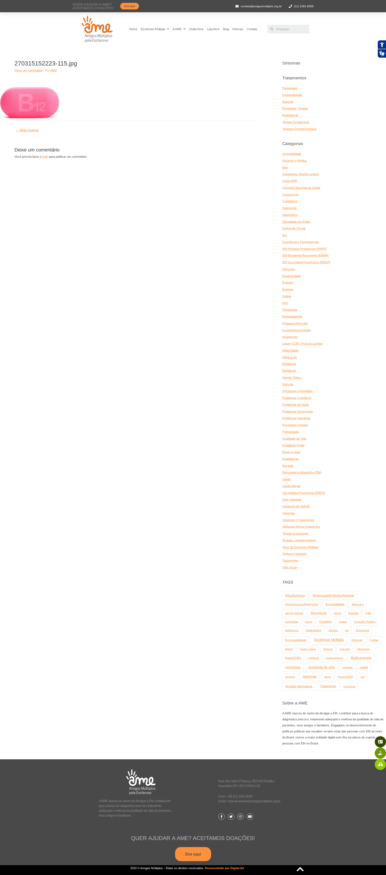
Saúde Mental (291, 486)
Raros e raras (291, 452)
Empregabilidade (295, 640)
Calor (368, 613)
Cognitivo (325, 621)
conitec (343, 621)
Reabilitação (290, 115)
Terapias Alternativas (298, 686)
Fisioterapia (289, 88)
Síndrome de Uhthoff (295, 506)
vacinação (349, 686)
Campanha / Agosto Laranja (300, 174)
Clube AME (289, 181)
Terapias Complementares (299, 129)
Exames (287, 289)
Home (133, 29)
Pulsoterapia (290, 431)
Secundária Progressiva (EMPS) (303, 493)
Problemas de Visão (295, 404)
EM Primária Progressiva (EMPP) (304, 248)
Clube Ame (196, 29)
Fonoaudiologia (292, 95)
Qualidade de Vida (294, 438)
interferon (313, 657)
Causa (308, 621)
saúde (364, 667)
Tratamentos (290, 560)
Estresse (356, 640)
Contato (252, 29)
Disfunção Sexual (293, 228)
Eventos (287, 282)
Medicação (289, 357)
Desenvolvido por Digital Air (224, 868)
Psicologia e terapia (295, 425)
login (45, 156)
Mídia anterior (27, 130)
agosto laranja (294, 613)
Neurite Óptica (291, 377)
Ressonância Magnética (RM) (302, 472)
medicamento (334, 657)
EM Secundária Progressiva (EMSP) (306, 262)
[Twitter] (231, 816)
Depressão (289, 208)
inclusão (345, 649)
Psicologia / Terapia (295, 108)
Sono (327, 676)
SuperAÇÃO (345, 676)
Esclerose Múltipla (153, 29)
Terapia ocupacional (295, 533)
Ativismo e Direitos (294, 160)
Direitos (333, 630)
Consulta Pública (364, 621)
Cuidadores (289, 201)
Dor (284, 235)
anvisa (337, 613)
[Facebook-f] (221, 816)
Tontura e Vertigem (294, 553)
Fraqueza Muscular (295, 323)
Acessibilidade (291, 153)
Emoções (288, 269)
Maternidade (290, 350)
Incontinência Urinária (296, 330)
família (289, 649)
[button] (129, 6)
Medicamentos (361, 657)
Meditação (289, 364)
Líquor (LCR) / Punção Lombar (302, 343)
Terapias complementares (299, 540)
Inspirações (290, 336)
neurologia (293, 667)
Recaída (287, 465)
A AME (177, 29)
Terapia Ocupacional (295, 122)
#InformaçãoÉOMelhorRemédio (333, 595)
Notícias (237, 29)
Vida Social (289, 567)
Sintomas (288, 513)
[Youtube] (250, 816)
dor (347, 630)
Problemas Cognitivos (296, 398)
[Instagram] (240, 816)
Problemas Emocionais (297, 411)
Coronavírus (290, 194)
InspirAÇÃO (293, 657)
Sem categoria (291, 499)
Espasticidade (291, 276)
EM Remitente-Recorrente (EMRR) (305, 255)
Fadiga (286, 296)
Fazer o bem (308, 649)
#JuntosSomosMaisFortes (301, 604)
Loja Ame (213, 29)
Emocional (362, 630)
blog (285, 167)
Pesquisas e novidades (297, 391)
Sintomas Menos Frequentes (301, 526)
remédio (347, 667)
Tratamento (328, 686)
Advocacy (358, 604)
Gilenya (328, 649)
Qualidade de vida (321, 667)
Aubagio (353, 613)
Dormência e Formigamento (300, 242)
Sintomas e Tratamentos (298, 520)
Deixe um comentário (28, 70)
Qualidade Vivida (293, 445)
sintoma (290, 676)
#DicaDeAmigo (295, 595)
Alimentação (318, 613)
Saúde (286, 479)
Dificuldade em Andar (296, 221)
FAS (285, 303)
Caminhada (291, 621)
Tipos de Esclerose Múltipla (300, 547)
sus (362, 676)
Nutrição (287, 101)
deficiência (292, 630)
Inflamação (363, 649)
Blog (226, 29)
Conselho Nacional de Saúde (301, 187)
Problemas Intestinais (296, 418)
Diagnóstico (290, 215)
